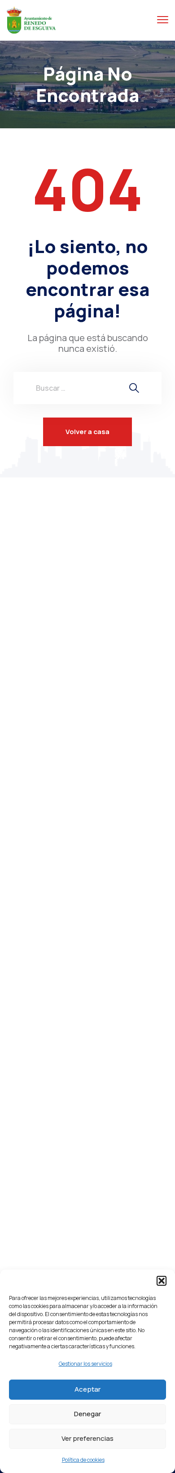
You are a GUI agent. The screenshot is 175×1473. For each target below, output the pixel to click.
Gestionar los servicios (85, 1363)
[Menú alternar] (162, 19)
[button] (161, 1280)
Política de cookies (83, 1460)
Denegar (87, 1413)
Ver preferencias (87, 1438)
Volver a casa (87, 431)
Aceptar (87, 1389)
